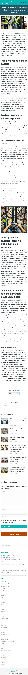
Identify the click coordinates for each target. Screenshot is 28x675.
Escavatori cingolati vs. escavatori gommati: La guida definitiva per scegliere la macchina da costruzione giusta (18, 448)
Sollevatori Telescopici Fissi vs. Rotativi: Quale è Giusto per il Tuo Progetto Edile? (18, 459)
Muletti (3, 21)
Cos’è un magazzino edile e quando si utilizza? (17, 430)
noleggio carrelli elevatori (12, 126)
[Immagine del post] (4, 421)
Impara (3, 17)
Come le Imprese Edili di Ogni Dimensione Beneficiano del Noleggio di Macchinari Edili (17, 469)
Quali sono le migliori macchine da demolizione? (18, 438)
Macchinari (4, 19)
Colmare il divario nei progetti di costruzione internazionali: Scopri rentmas (18, 421)
